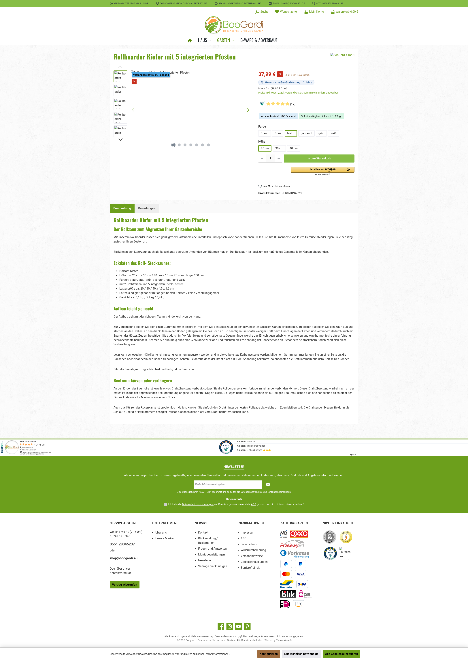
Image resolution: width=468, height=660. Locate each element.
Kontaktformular (120, 573)
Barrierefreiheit (250, 567)
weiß (334, 133)
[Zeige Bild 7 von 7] (208, 144)
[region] (182, 109)
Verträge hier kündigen (212, 566)
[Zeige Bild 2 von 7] (179, 144)
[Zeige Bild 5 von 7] (196, 144)
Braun (264, 133)
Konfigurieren (269, 654)
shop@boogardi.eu (123, 558)
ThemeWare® (284, 640)
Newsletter (205, 560)
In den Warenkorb (319, 158)
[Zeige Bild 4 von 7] (190, 144)
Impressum (248, 532)
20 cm (265, 148)
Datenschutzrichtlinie (252, 492)
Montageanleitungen (211, 554)
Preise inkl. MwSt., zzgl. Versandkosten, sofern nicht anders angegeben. (298, 92)
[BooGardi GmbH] (342, 58)
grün (321, 133)
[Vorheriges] (133, 110)
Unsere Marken (165, 538)
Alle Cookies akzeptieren (341, 654)
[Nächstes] (248, 110)
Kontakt (203, 532)
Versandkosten (224, 636)
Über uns (161, 532)
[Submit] (268, 484)
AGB (253, 504)
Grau (278, 133)
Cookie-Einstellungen (254, 562)
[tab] (122, 208)
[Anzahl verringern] (262, 158)
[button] (322, 171)
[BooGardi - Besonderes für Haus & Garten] (191, 39)
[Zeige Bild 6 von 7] (202, 144)
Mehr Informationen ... (218, 653)
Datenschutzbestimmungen (198, 504)
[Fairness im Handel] (347, 554)
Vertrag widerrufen (124, 584)
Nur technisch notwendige (301, 654)
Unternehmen (164, 523)
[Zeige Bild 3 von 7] (185, 144)
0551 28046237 (122, 544)
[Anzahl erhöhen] (279, 158)
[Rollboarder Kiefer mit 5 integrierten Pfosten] (191, 109)
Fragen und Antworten (212, 548)
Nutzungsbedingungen (279, 492)
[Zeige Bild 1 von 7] (173, 144)
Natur (290, 133)
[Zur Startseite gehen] (234, 24)
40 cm (294, 148)
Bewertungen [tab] (146, 208)
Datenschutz (249, 544)
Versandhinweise (252, 556)
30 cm (279, 148)
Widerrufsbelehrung (253, 550)
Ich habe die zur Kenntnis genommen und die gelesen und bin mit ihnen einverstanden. (236, 504)
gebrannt (306, 133)
